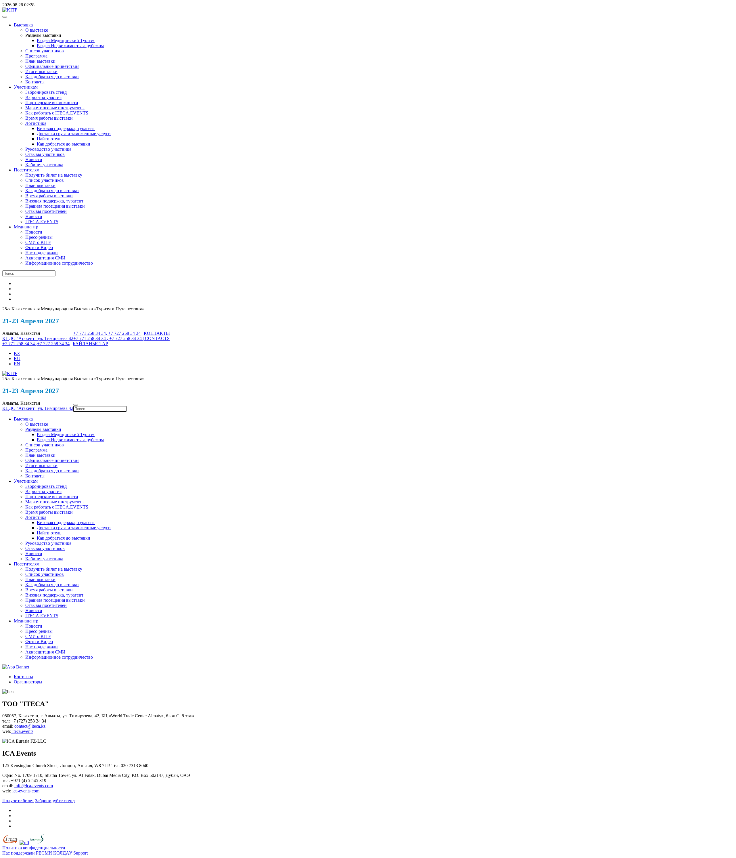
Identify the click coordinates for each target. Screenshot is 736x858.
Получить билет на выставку (53, 175)
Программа (36, 55)
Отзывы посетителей (46, 211)
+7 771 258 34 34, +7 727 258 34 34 (107, 333)
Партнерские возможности (51, 102)
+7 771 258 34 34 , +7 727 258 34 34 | (109, 338)
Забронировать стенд (46, 92)
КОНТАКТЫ (157, 333)
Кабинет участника (44, 164)
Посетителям (26, 169)
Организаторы (28, 681)
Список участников (44, 50)
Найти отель (49, 138)
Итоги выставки (41, 71)
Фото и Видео (39, 247)
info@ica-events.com (33, 785)
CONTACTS (157, 338)
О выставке (36, 30)
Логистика (35, 123)
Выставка (23, 24)
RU (17, 358)
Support (80, 853)
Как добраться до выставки (52, 76)
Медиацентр (26, 226)
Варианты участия (43, 97)
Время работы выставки (49, 118)
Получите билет (18, 800)
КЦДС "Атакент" (20, 338)
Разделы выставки (43, 429)
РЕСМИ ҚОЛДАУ (54, 853)
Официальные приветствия (52, 66)
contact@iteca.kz (29, 726)
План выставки (40, 61)
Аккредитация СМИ (45, 257)
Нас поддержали (41, 252)
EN (17, 363)
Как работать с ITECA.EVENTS (56, 112)
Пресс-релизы (39, 237)
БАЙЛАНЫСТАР (90, 343)
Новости (33, 159)
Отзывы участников (45, 154)
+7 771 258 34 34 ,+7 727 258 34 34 (36, 343)
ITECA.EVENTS (41, 221)
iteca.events (22, 731)
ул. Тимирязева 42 (55, 338)
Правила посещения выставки (55, 206)
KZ (17, 353)
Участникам (26, 87)
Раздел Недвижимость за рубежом (70, 45)
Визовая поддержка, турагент (66, 128)
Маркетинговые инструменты (55, 107)
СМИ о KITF (38, 242)
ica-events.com (25, 790)
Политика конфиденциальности (33, 847)
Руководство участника (48, 149)
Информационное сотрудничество (59, 263)
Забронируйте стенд (55, 800)
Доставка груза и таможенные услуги (74, 133)
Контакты (35, 81)
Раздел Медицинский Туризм (66, 40)
